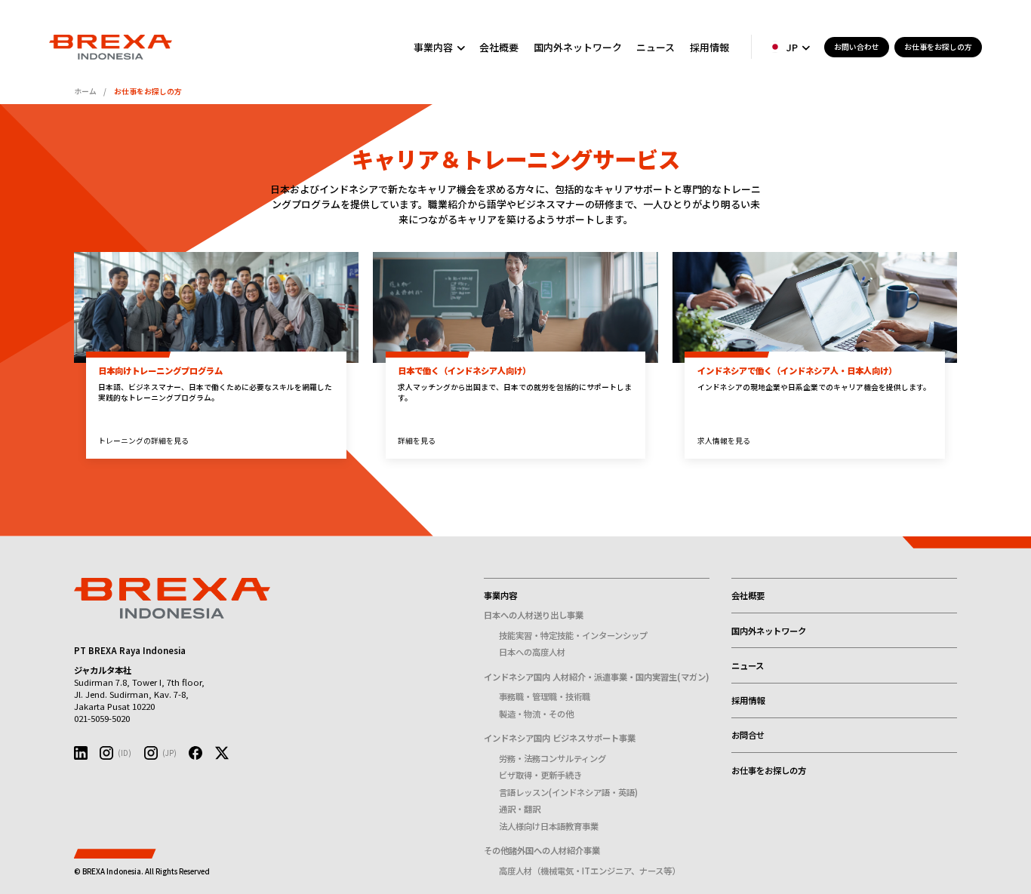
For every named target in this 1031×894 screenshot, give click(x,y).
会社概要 (499, 47)
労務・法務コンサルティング (552, 758)
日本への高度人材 (532, 652)
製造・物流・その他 (536, 714)
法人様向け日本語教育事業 (549, 826)
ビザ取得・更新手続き (540, 775)
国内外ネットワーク (578, 47)
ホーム (85, 91)
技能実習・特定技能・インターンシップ (573, 635)
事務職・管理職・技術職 (544, 696)
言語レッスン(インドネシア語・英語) (568, 792)
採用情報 (709, 47)
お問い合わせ (856, 46)
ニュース (655, 47)
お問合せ (748, 735)
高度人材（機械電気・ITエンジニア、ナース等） (589, 871)
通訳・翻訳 (519, 809)
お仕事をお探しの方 (938, 46)
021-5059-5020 (102, 718)
